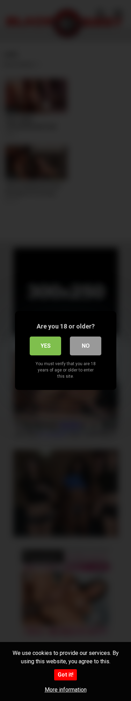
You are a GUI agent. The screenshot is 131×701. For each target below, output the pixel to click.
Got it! (65, 674)
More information (66, 689)
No (86, 345)
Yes (46, 345)
